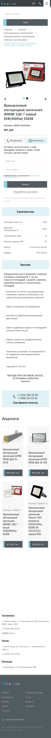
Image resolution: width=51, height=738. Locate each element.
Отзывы (5, 701)
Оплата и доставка (34, 692)
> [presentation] (45, 98)
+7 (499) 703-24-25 (11, 653)
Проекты (29, 701)
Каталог (5, 692)
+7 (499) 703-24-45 (27, 398)
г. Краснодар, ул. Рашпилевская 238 (19, 667)
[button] (24, 98)
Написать (38, 140)
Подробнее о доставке (25, 191)
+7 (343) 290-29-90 (27, 395)
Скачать (5, 710)
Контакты (30, 706)
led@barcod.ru (8, 633)
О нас (28, 697)
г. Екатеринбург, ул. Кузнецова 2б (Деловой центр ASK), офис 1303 (25, 622)
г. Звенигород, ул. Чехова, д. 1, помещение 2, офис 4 (23, 648)
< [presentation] (5, 98)
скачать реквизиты (15, 719)
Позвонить (15, 140)
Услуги (5, 706)
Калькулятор (8, 697)
